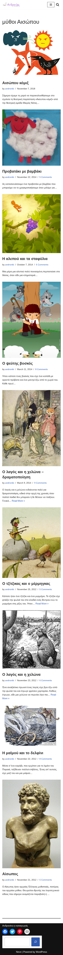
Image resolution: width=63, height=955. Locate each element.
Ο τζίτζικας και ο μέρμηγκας (26, 583)
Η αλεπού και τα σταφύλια (25, 259)
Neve (18, 952)
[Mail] (27, 931)
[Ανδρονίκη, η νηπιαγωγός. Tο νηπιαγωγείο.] (11, 4)
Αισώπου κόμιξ (15, 83)
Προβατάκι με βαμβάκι (22, 171)
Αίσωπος (10, 874)
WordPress (41, 952)
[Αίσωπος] (31, 824)
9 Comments (40, 483)
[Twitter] (12, 931)
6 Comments (42, 265)
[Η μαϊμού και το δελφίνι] (31, 726)
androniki (9, 89)
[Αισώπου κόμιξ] (31, 53)
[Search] (57, 4)
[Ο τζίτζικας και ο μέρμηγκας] (31, 542)
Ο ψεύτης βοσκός (17, 363)
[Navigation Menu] (50, 4)
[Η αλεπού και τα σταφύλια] (31, 223)
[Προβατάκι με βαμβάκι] (31, 137)
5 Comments (45, 177)
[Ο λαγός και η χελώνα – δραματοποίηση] (31, 428)
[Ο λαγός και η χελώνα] (31, 639)
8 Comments (41, 369)
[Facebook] (5, 931)
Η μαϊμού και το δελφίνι (22, 753)
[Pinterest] (19, 931)
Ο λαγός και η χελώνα (21, 674)
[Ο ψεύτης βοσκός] (31, 320)
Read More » (18, 500)
